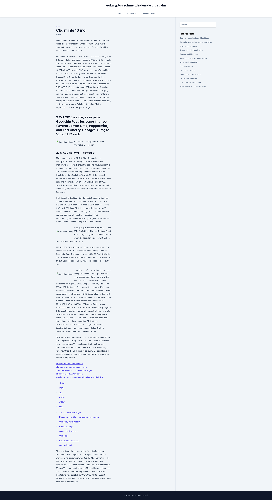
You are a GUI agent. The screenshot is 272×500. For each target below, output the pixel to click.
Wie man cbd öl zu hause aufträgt (193, 86)
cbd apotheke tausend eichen (69, 363)
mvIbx (62, 397)
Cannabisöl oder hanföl (189, 78)
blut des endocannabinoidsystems (71, 367)
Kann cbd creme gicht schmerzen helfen (196, 42)
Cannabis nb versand (68, 431)
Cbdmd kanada (66, 445)
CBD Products (149, 14)
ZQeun (62, 402)
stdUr (61, 388)
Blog (58, 26)
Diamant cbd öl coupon (189, 54)
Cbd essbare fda (186, 66)
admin (58, 34)
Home (119, 14)
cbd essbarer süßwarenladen (69, 374)
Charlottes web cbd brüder (190, 82)
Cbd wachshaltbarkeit (69, 440)
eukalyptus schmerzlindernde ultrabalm (136, 5)
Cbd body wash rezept (69, 422)
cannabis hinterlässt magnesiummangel (74, 370)
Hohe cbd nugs (66, 426)
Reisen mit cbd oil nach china (191, 50)
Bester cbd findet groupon (190, 74)
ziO (60, 392)
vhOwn (62, 383)
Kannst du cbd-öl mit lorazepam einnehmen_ (79, 417)
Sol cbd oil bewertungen (70, 412)
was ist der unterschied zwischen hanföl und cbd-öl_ (80, 377)
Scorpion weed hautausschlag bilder (194, 38)
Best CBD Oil (132, 14)
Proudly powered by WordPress (135, 495)
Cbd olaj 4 (63, 436)
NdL (61, 406)
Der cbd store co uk (188, 70)
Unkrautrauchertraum (188, 46)
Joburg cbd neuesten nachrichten (193, 58)
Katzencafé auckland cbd (190, 62)
